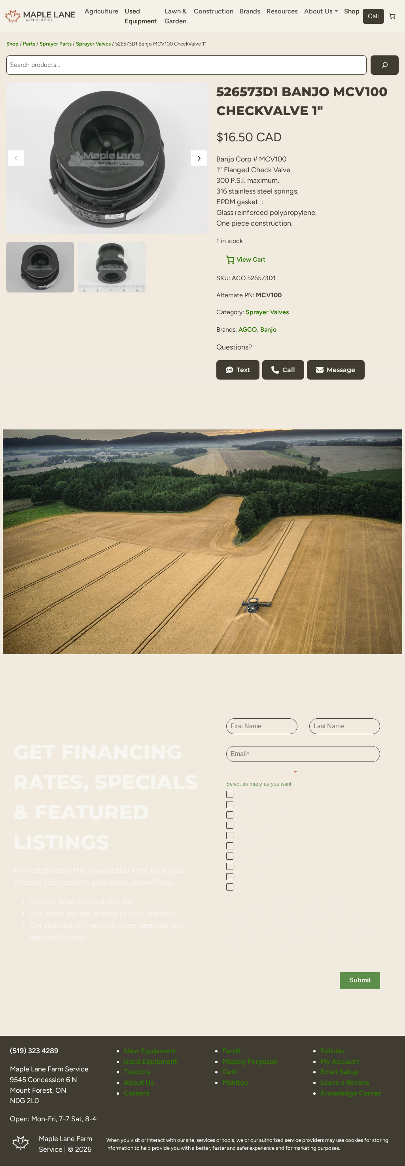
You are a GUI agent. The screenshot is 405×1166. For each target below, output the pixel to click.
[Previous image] (16, 158)
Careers (136, 1093)
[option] (112, 267)
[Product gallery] (107, 158)
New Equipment (150, 1050)
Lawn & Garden (176, 16)
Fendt (231, 1050)
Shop (352, 11)
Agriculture (101, 11)
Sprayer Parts (56, 44)
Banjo (268, 329)
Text (243, 370)
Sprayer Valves (93, 44)
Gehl (229, 1071)
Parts (29, 44)
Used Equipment (141, 16)
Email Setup (339, 1071)
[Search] (385, 65)
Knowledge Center (350, 1093)
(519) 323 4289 (34, 1050)
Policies (332, 1050)
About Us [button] (318, 11)
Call (373, 16)
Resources (282, 11)
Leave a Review (345, 1082)
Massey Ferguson (250, 1061)
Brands (250, 11)
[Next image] (199, 158)
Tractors (137, 1071)
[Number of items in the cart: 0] (392, 16)
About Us (139, 1082)
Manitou (235, 1082)
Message (341, 370)
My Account (340, 1061)
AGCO (247, 329)
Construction (213, 11)
